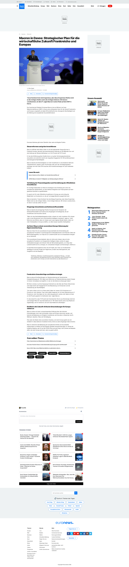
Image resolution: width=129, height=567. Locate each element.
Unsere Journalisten (32, 551)
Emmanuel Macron (65, 353)
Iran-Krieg (49, 502)
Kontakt (53, 541)
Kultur (69, 6)
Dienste (41, 528)
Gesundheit (80, 6)
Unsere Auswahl (94, 98)
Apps (40, 541)
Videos (28, 547)
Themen (29, 528)
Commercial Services (57, 532)
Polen (50, 505)
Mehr (53, 528)
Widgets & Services (44, 545)
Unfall (77, 509)
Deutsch (20, 1)
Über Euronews (55, 530)
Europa (43, 6)
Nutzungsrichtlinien (56, 535)
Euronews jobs (55, 543)
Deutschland (71, 502)
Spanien (78, 505)
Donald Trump (60, 505)
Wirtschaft (29, 34)
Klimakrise (64, 513)
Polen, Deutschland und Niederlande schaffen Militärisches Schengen (44, 341)
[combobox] (74, 2)
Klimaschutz (32, 353)
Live (110, 6)
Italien (80, 502)
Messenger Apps (43, 543)
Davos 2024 (52, 353)
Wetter (41, 535)
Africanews (42, 547)
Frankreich (42, 353)
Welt (48, 6)
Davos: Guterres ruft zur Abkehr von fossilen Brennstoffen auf (44, 175)
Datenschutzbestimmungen (58, 539)
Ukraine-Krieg (60, 502)
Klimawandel (68, 509)
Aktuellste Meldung (33, 6)
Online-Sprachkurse (44, 549)
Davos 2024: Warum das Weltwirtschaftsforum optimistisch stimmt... (44, 348)
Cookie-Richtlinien (56, 537)
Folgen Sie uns (42, 539)
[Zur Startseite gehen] (21, 6)
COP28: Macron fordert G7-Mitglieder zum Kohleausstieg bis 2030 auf (46, 179)
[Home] (19, 34)
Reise (59, 6)
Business (53, 6)
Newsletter (71, 538)
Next (64, 6)
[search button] (66, 2)
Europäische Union (55, 509)
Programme (30, 549)
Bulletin (41, 532)
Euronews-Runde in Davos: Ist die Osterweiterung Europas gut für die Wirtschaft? (47, 344)
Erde (74, 6)
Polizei (69, 505)
